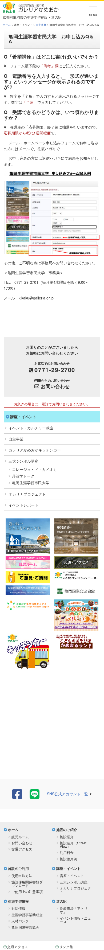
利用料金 (67, 852)
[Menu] (93, 10)
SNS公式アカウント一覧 (67, 793)
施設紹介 (67, 836)
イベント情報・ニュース (75, 920)
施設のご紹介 (66, 829)
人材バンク (20, 920)
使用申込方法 (21, 875)
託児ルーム (20, 836)
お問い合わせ (55, 386)
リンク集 (66, 946)
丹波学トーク (23, 476)
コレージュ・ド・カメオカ (34, 469)
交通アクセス (21, 849)
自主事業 (41, 25)
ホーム (7, 25)
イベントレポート (23, 505)
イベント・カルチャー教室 (31, 427)
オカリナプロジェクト (27, 494)
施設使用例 (68, 858)
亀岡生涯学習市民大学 (30, 482)
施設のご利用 (18, 868)
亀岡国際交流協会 (25, 927)
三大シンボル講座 (23, 461)
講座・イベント (23, 416)
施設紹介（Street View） (73, 844)
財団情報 (18, 908)
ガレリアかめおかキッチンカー (35, 450)
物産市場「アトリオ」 (73, 910)
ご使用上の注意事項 (27, 891)
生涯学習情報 (18, 901)
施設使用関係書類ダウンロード (27, 883)
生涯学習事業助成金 (27, 914)
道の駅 (61, 901)
